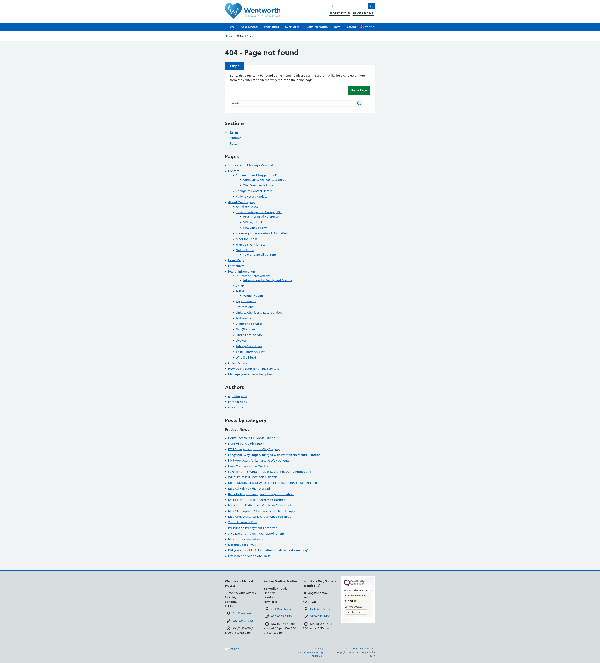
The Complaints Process (259, 185)
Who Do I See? (246, 357)
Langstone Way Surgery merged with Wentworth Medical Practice (274, 455)
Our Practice (292, 26)
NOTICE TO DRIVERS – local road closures (256, 500)
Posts (233, 143)
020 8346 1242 (242, 621)
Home (231, 26)
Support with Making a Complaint (252, 165)
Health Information (316, 26)
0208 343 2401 (320, 616)
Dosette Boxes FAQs (242, 545)
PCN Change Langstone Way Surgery (254, 449)
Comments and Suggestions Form (259, 175)
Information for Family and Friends (267, 280)
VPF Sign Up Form (255, 222)
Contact (351, 26)
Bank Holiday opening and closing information (261, 494)
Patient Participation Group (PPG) (259, 212)
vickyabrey (235, 407)
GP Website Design (356, 648)
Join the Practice (247, 206)
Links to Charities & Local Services (259, 312)
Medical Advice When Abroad (249, 488)
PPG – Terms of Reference (261, 216)
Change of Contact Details (254, 191)
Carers (240, 286)
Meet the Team (246, 239)
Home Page (359, 90)
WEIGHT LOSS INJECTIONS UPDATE (252, 477)
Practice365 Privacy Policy (310, 652)
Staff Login (317, 656)
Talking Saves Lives (249, 346)
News (337, 26)
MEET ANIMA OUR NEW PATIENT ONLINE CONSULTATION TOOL (273, 483)
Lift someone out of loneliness (249, 556)
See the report (354, 612)
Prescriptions (271, 26)
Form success (236, 266)
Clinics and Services (249, 324)
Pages (234, 132)
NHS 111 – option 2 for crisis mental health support (263, 511)
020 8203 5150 (281, 616)
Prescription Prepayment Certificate (252, 528)
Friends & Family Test (250, 244)
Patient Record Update (252, 196)
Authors (235, 138)
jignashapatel (237, 396)
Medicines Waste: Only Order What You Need (259, 516)
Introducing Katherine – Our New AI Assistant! (260, 505)
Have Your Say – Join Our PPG (249, 466)
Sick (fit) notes (245, 329)
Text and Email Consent (259, 254)
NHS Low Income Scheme (245, 539)
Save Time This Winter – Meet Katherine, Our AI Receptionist (270, 472)
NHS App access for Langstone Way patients (258, 460)
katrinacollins (237, 402)
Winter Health (253, 295)
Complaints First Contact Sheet (264, 180)
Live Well (242, 340)
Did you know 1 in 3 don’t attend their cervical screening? (268, 550)
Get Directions (242, 613)
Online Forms (245, 250)
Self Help (242, 291)
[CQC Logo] (354, 585)
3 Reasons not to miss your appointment (256, 533)
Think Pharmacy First (250, 352)
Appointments (249, 26)
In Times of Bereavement (253, 276)
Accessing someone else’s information (262, 233)
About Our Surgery (241, 202)
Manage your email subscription (250, 374)
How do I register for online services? (253, 369)
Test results (243, 318)
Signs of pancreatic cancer (246, 443)
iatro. (372, 648)
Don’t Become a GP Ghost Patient (251, 438)
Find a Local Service (249, 335)
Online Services (238, 363)
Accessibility (317, 648)
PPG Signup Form (255, 228)
